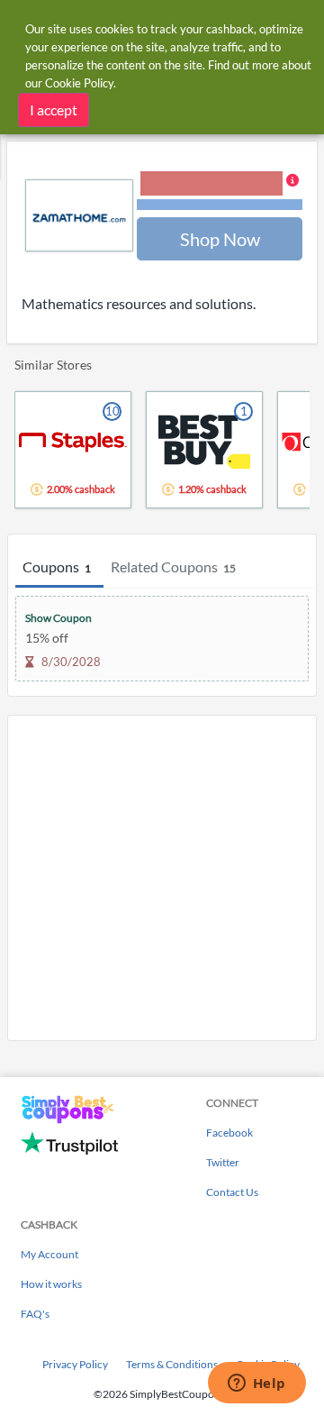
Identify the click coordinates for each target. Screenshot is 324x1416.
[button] (219, 192)
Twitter (222, 1162)
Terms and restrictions (219, 205)
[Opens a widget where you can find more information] (256, 1384)
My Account (49, 1254)
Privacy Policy (75, 1364)
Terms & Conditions (172, 1364)
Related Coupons (173, 566)
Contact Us (232, 1192)
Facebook (229, 1132)
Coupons (56, 566)
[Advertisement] (162, 878)
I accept (53, 109)
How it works (51, 1284)
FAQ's (35, 1313)
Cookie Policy (79, 83)
